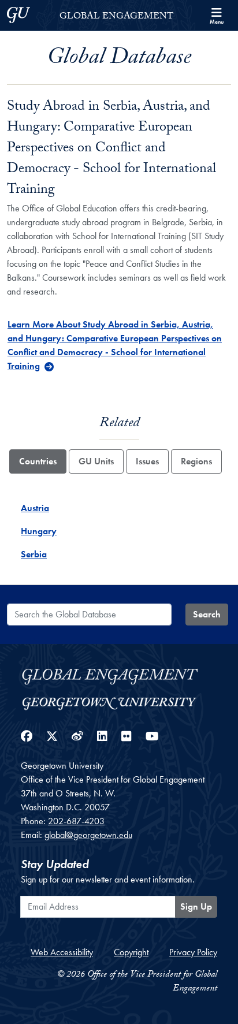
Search (207, 614)
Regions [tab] (196, 461)
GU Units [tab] (96, 461)
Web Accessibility (62, 952)
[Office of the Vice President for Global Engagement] (119, 675)
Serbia (34, 554)
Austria (35, 508)
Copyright (131, 952)
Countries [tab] (38, 461)
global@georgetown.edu (88, 835)
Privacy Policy (193, 952)
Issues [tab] (147, 461)
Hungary (39, 531)
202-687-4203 (76, 821)
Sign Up (196, 906)
